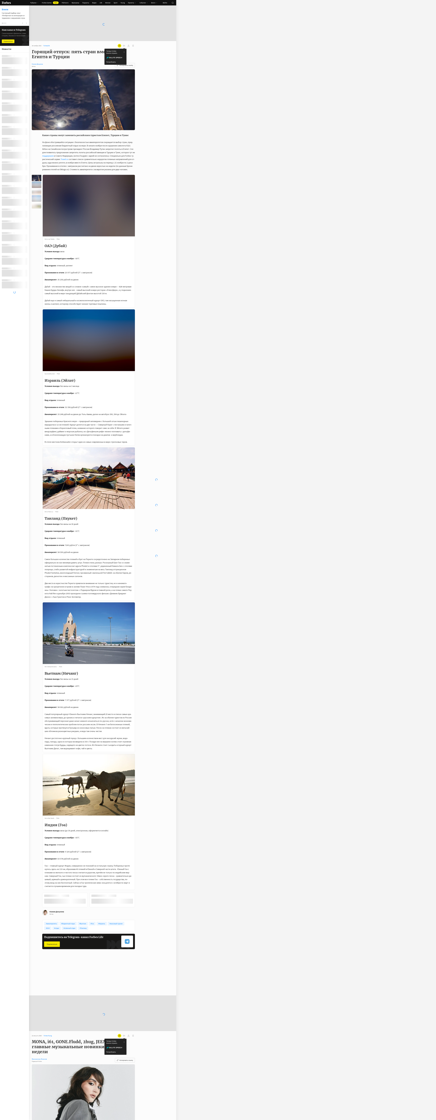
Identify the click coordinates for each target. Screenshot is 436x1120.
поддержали (48, 156)
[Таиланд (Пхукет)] (36, 191)
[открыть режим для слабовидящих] (119, 46)
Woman (107, 3)
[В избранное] (69, 977)
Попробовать (111, 62)
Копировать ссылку (126, 65)
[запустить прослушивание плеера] (124, 46)
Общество (79, 977)
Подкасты (85, 3)
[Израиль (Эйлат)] (36, 185)
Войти (165, 3)
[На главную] (6, 3)
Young (123, 3)
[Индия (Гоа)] (36, 205)
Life (101, 3)
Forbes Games (49, 3)
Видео (94, 3)
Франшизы (75, 3)
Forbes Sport (48, 977)
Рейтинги (65, 3)
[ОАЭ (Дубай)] (36, 178)
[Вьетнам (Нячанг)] (36, 198)
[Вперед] (138, 900)
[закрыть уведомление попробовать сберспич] (124, 52)
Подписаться (52, 944)
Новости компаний (113, 977)
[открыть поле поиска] (172, 3)
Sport (115, 3)
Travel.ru (64, 159)
